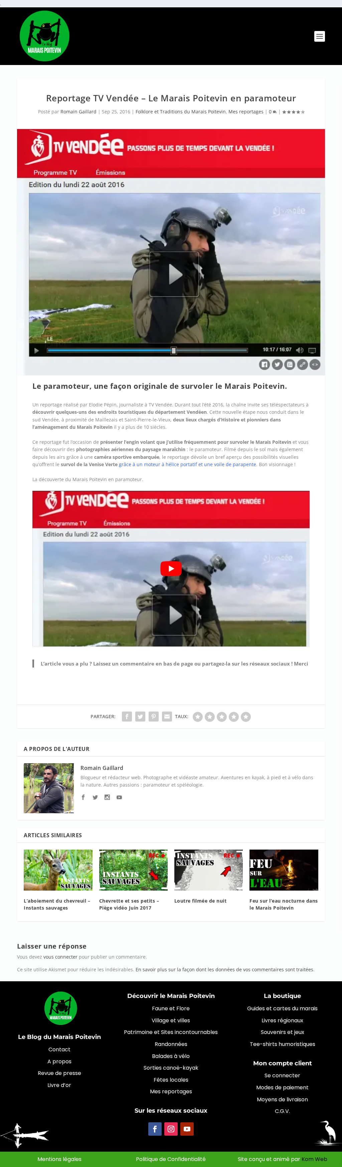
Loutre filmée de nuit (200, 901)
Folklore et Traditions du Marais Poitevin (181, 111)
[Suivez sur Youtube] (187, 1129)
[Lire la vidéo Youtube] (170, 568)
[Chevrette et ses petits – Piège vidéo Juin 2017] (133, 870)
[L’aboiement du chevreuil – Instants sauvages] (58, 870)
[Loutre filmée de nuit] (208, 870)
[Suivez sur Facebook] (155, 1129)
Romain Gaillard (78, 111)
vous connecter (60, 957)
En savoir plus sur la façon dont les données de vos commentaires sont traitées (224, 969)
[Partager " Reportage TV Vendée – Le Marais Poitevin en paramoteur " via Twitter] (140, 716)
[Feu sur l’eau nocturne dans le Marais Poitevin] (283, 870)
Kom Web (314, 1159)
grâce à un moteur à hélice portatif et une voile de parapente (187, 464)
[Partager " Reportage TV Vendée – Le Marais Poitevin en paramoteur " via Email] (167, 716)
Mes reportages (246, 111)
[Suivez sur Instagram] (171, 1129)
